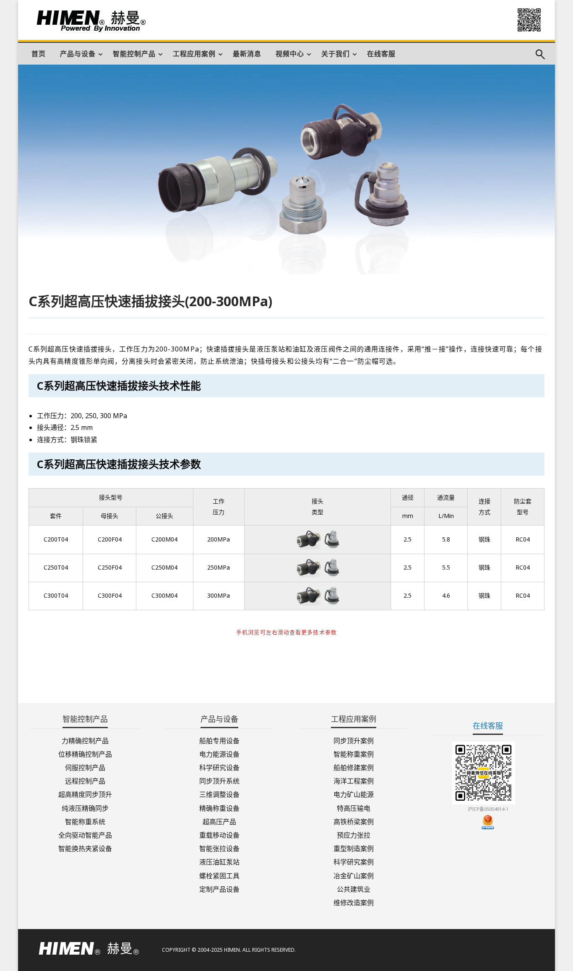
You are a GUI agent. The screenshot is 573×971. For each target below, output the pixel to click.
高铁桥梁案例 (353, 821)
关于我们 (335, 53)
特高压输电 (353, 807)
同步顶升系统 (219, 780)
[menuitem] (38, 54)
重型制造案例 (353, 848)
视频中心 (290, 53)
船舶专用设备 (219, 740)
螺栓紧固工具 (219, 875)
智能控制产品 (134, 53)
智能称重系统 (85, 821)
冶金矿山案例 (353, 875)
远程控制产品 (85, 780)
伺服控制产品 (85, 767)
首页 (38, 53)
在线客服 (381, 53)
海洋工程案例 (353, 780)
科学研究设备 (219, 767)
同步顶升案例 (353, 740)
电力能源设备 (219, 754)
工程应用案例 (194, 53)
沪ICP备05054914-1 (488, 809)
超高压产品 (219, 821)
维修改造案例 (353, 902)
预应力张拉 (353, 834)
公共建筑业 (353, 889)
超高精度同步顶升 (85, 794)
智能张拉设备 (219, 848)
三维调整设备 (219, 794)
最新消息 (247, 53)
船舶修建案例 (353, 767)
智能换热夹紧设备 (85, 848)
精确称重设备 (219, 807)
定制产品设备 (219, 889)
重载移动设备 (219, 834)
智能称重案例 (353, 754)
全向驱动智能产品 (85, 834)
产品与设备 (78, 53)
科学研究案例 (353, 861)
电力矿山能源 (353, 794)
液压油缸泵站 (219, 861)
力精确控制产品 (85, 740)
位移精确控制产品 (85, 754)
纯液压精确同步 (85, 807)
